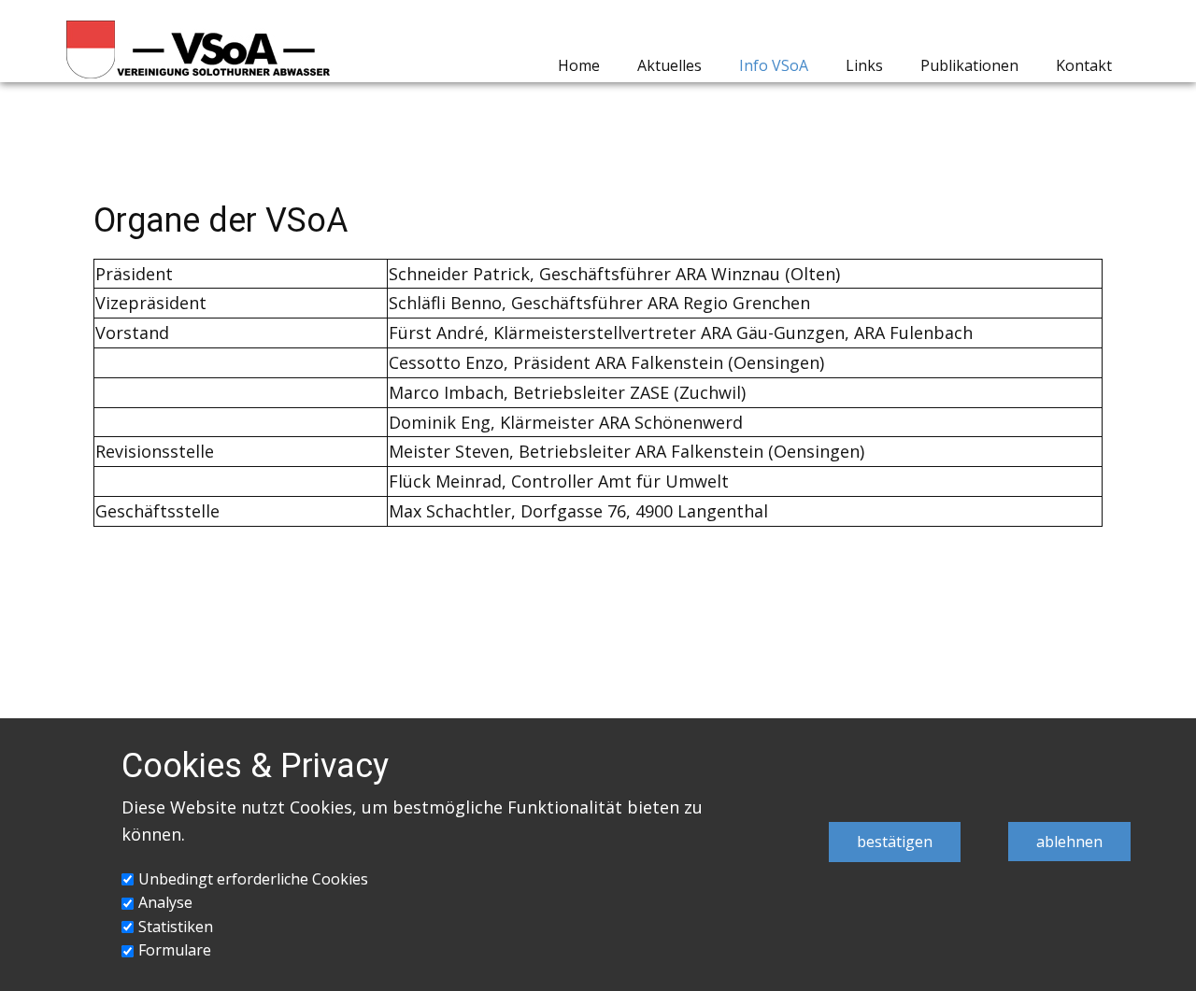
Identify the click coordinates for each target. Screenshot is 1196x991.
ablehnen (1069, 841)
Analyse (165, 902)
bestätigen (895, 841)
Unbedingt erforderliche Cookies (253, 879)
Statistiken (175, 926)
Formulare (174, 950)
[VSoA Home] (199, 49)
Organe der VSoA (220, 220)
